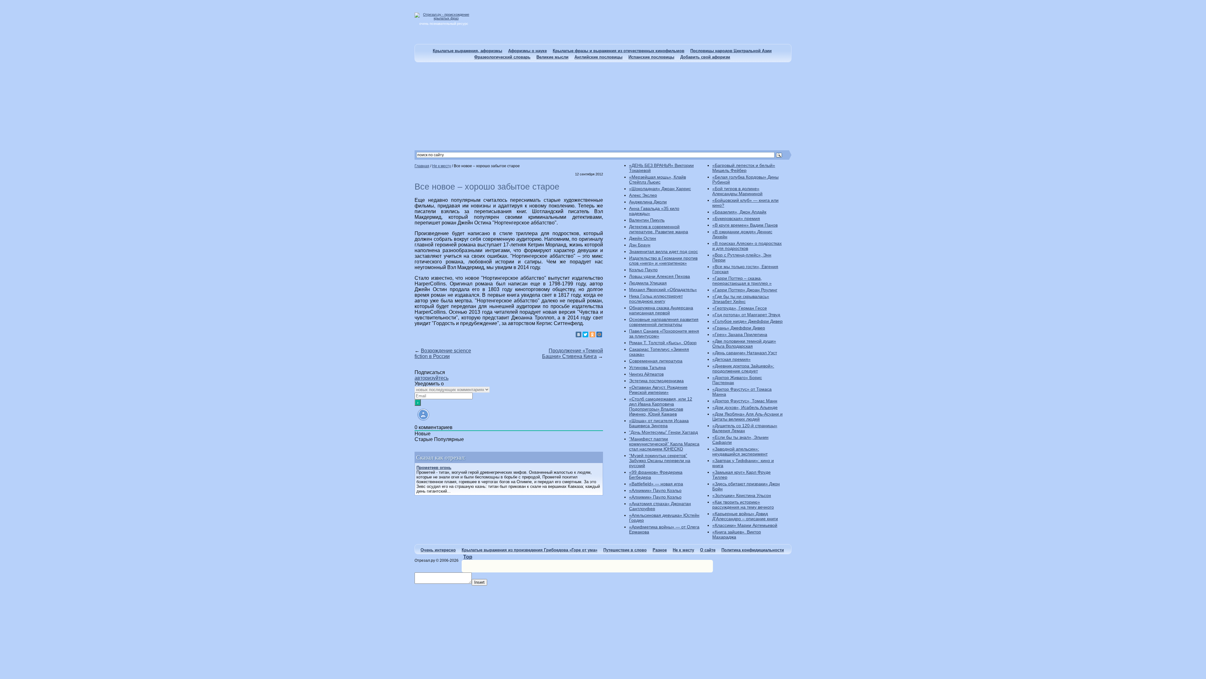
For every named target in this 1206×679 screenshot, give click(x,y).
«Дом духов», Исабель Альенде (745, 407)
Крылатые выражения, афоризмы (467, 50)
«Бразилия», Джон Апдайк (739, 211)
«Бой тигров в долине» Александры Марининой (737, 191)
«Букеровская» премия (736, 218)
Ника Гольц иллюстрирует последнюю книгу (656, 299)
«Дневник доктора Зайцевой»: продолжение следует (743, 368)
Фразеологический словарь (502, 57)
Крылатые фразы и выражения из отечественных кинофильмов (618, 50)
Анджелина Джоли (648, 201)
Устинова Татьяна (647, 367)
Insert (479, 582)
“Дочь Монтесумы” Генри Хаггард (663, 432)
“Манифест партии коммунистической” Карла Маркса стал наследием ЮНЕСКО (664, 443)
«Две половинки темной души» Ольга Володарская (744, 344)
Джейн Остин (642, 238)
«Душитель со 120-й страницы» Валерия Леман (744, 428)
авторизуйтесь (431, 378)
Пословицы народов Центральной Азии (731, 50)
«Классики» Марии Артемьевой (744, 525)
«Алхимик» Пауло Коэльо (655, 490)
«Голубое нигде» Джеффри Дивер (747, 321)
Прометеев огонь (433, 467)
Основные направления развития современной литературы (663, 322)
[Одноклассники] (592, 334)
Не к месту (683, 550)
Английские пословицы (598, 57)
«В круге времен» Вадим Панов (745, 225)
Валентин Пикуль (647, 220)
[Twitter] (585, 334)
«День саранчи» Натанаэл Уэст (744, 352)
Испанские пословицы (651, 57)
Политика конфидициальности (752, 550)
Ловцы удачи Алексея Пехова (659, 276)
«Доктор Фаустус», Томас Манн (744, 400)
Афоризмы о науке (527, 50)
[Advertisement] (603, 106)
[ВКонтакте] (578, 334)
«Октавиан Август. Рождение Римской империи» (658, 390)
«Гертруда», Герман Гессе (739, 308)
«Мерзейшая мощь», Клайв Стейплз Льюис (657, 179)
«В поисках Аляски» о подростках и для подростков (747, 246)
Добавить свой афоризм (705, 57)
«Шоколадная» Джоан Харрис (660, 188)
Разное (660, 550)
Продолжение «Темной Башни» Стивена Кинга (572, 353)
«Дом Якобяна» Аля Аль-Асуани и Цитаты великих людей (747, 416)
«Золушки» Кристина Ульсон (741, 495)
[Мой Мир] (599, 334)
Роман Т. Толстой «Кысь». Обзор (663, 342)
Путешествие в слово (625, 550)
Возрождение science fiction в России (443, 353)
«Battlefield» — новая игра (656, 483)
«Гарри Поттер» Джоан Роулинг (744, 289)
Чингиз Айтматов (646, 374)
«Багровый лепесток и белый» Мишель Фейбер (743, 168)
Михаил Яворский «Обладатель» (663, 289)
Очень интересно (438, 550)
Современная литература (655, 360)
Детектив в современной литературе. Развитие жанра (658, 229)
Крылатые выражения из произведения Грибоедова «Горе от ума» (529, 550)
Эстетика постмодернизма (656, 380)
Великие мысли (552, 57)
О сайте (707, 550)
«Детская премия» (731, 359)
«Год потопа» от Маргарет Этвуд (746, 314)
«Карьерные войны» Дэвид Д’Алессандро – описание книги (745, 516)
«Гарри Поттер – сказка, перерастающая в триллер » (742, 281)
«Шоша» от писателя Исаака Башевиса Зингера (659, 423)
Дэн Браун (639, 244)
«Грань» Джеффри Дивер (738, 327)
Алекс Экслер (643, 195)
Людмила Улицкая (648, 282)
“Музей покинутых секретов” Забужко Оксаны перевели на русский (659, 460)
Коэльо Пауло (643, 269)
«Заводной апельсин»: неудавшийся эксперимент (740, 451)
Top (467, 557)
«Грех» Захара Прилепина (739, 334)
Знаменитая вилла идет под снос (663, 251)
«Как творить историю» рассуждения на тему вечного (743, 505)
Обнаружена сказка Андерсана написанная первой (661, 310)
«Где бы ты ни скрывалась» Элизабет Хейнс (740, 299)
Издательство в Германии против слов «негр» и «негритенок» (663, 261)
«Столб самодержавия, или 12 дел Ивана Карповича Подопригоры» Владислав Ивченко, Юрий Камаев (660, 406)
